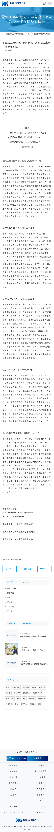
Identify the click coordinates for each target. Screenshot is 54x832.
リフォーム (10, 698)
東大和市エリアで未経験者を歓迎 (18, 539)
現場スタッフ (37, 693)
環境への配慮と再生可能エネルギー (26, 137)
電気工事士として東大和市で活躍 (18, 524)
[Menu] (50, 3)
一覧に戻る (27, 569)
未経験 (34, 687)
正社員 (9, 611)
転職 (13, 559)
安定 (7, 687)
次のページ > (44, 569)
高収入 (32, 704)
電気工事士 (7, 559)
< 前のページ (10, 569)
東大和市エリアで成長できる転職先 (19, 532)
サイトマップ (40, 812)
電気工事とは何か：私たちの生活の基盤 (28, 133)
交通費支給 (41, 698)
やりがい (26, 687)
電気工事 (42, 687)
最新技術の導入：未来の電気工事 (25, 142)
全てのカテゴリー (14, 588)
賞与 (16, 704)
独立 (24, 698)
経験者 (9, 602)
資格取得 (32, 698)
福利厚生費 (16, 687)
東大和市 (17, 693)
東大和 (8, 693)
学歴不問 (9, 704)
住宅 (18, 698)
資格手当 (24, 704)
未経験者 (18, 559)
